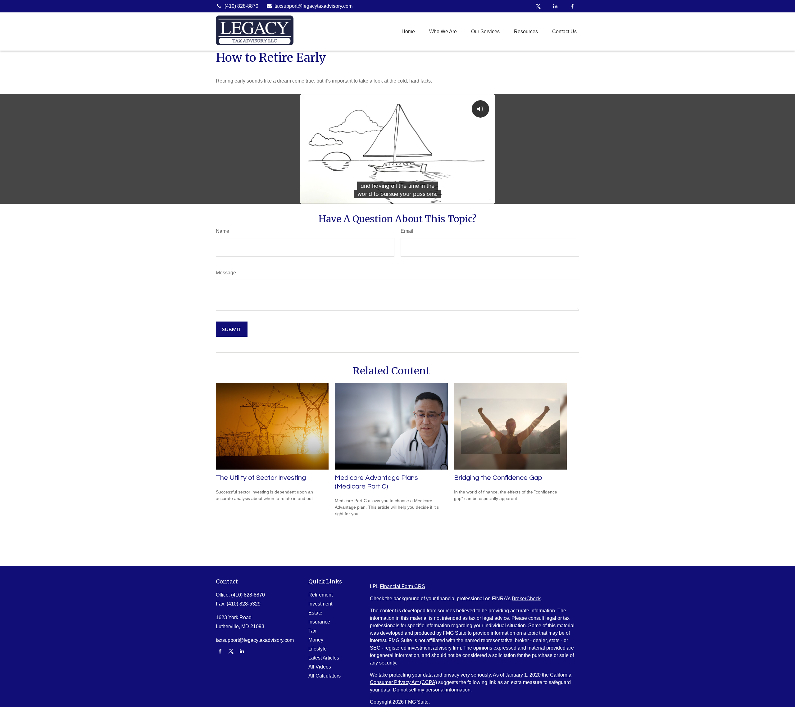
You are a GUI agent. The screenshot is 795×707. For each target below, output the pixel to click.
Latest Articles (323, 657)
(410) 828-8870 (241, 6)
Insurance (319, 621)
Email (407, 231)
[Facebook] (572, 6)
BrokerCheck (526, 598)
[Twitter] (538, 6)
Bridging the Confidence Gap (498, 477)
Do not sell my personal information (431, 689)
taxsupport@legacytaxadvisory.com (313, 6)
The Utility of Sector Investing (261, 477)
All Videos (319, 666)
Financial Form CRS (402, 586)
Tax (312, 630)
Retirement (320, 594)
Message (226, 272)
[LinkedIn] (555, 6)
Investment (320, 603)
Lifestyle (317, 648)
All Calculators (324, 675)
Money (315, 639)
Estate (315, 612)
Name (222, 231)
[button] (408, 31)
